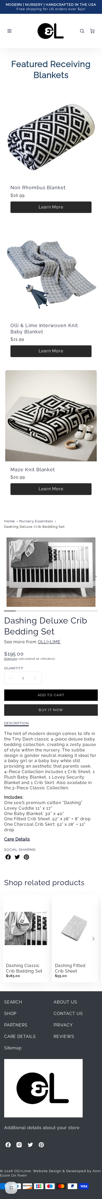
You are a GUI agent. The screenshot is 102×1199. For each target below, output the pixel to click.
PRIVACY (63, 1025)
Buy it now (51, 710)
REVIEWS (64, 1036)
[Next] (95, 576)
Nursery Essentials (36, 521)
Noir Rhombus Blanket (38, 187)
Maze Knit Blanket (32, 469)
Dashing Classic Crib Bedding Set (24, 968)
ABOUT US (65, 1002)
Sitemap (13, 1047)
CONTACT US (68, 1013)
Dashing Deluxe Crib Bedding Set (34, 527)
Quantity (14, 668)
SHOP (10, 1013)
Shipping (11, 658)
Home (9, 521)
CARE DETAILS (20, 1036)
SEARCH (13, 1002)
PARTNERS (16, 1025)
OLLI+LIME (49, 641)
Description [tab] (16, 723)
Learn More (51, 207)
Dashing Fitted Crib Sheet (70, 968)
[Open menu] (9, 31)
